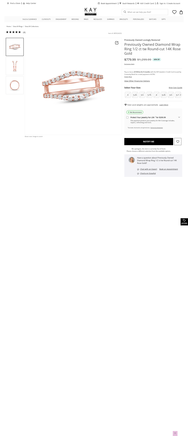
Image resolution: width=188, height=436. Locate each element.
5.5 (142, 95)
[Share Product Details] (117, 43)
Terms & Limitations (156, 128)
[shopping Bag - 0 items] (181, 12)
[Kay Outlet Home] (90, 11)
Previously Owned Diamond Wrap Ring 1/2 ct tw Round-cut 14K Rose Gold (152, 49)
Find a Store (15, 3)
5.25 (135, 95)
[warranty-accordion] (179, 117)
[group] (15, 47)
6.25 (163, 95)
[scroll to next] (181, 95)
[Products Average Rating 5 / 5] (13, 32)
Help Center (31, 3)
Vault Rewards (128, 3)
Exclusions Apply (129, 64)
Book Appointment (109, 3)
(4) (24, 32)
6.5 (171, 95)
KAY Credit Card (147, 3)
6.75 (178, 95)
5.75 (149, 95)
